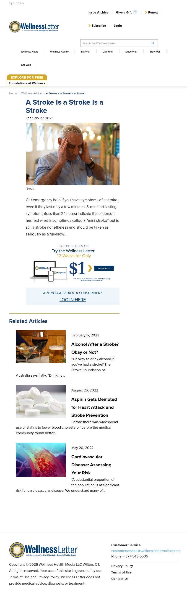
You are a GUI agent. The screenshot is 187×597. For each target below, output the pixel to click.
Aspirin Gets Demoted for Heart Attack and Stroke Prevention (94, 407)
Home (13, 93)
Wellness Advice (31, 93)
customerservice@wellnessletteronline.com (146, 550)
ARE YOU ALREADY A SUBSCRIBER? (72, 292)
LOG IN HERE (73, 299)
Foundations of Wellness (27, 83)
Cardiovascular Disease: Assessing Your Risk (91, 464)
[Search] (153, 43)
